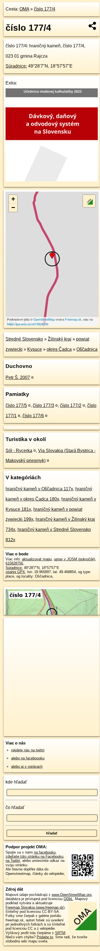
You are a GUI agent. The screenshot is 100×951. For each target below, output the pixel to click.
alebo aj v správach (26, 766)
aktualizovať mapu (37, 559)
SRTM (60, 933)
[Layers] (89, 201)
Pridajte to (45, 937)
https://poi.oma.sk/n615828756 (27, 324)
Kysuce (34, 349)
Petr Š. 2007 (18, 377)
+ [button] (13, 198)
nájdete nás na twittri (27, 750)
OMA (24, 9)
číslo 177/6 (33, 415)
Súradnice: (16, 66)
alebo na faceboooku (27, 758)
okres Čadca (59, 349)
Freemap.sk (73, 319)
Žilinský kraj (59, 339)
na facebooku (45, 852)
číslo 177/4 (44, 9)
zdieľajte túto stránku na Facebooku (34, 856)
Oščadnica (87, 349)
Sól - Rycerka (19, 450)
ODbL (68, 899)
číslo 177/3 (43, 405)
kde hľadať (16, 782)
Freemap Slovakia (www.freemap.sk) (35, 907)
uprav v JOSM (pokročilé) (74, 559)
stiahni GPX (15, 572)
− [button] (13, 207)
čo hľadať (15, 807)
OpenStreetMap (44, 319)
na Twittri (13, 861)
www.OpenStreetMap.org (71, 895)
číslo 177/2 (70, 405)
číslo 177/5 (16, 405)
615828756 (14, 563)
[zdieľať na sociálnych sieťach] (93, 25)
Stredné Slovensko (24, 339)
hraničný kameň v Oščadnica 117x (39, 488)
